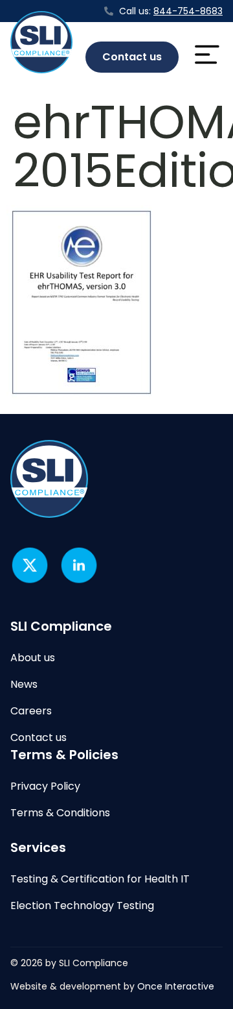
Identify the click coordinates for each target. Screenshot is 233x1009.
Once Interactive (175, 986)
